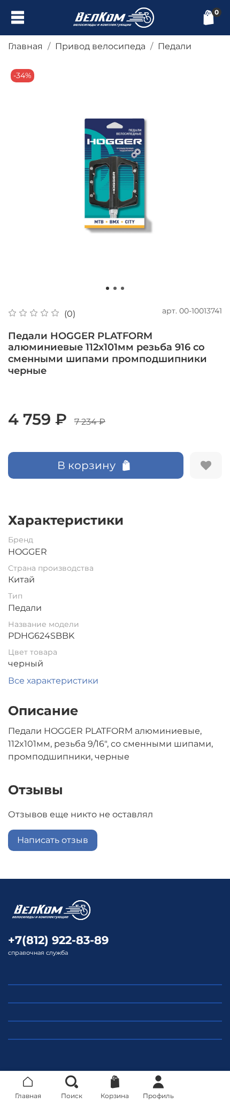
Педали (174, 46)
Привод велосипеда (100, 46)
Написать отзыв (52, 840)
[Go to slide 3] (122, 288)
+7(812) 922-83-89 (58, 940)
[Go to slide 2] (115, 288)
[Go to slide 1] (107, 288)
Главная (25, 46)
